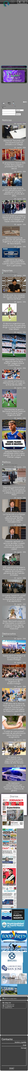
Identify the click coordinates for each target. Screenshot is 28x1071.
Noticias (7, 120)
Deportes (7, 271)
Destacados (9, 634)
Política (6, 462)
